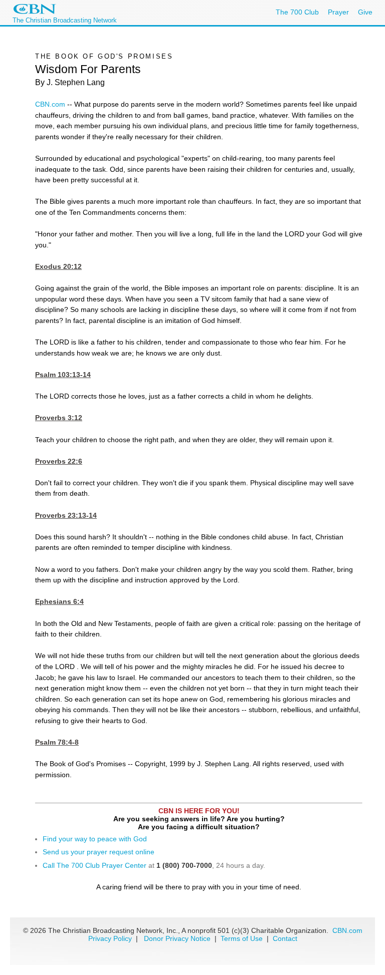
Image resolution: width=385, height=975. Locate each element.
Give (365, 12)
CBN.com (50, 104)
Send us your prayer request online (98, 852)
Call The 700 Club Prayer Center (94, 865)
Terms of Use (243, 938)
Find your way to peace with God (95, 839)
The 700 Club (297, 12)
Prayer (338, 12)
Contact (285, 938)
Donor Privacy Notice (177, 938)
